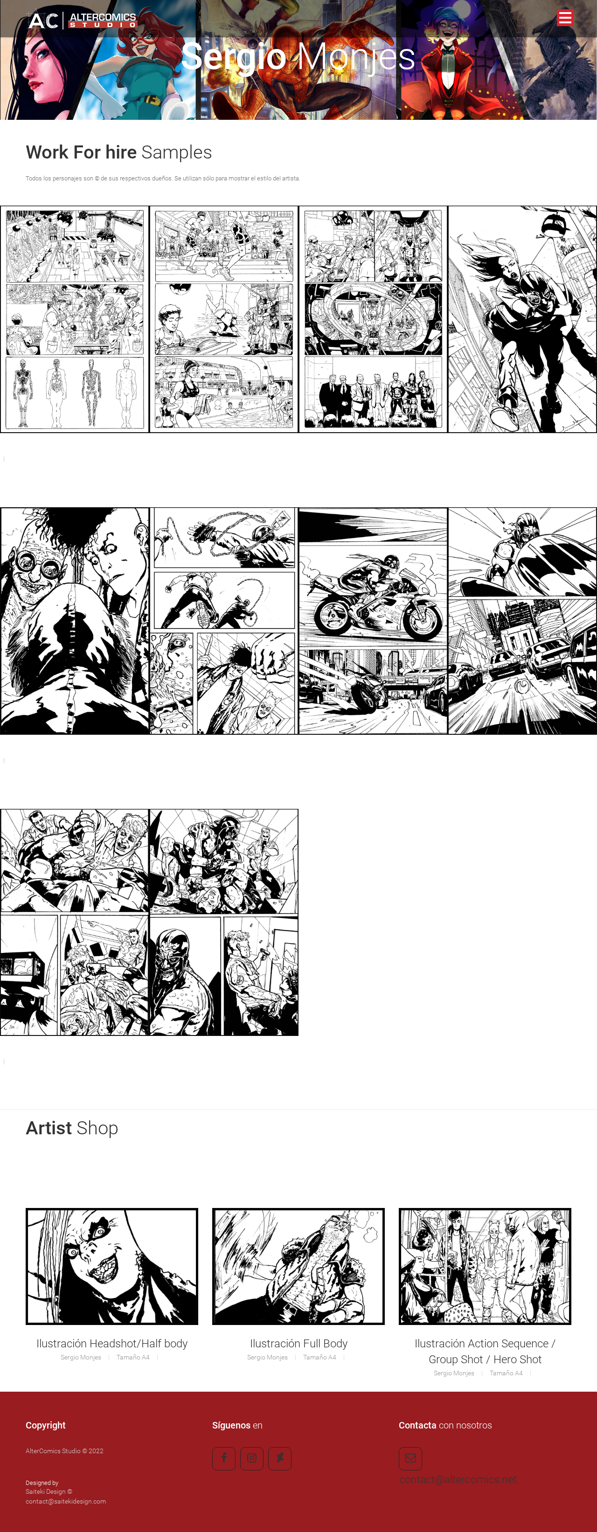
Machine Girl (75, 346)
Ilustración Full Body (298, 1343)
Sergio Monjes (81, 1357)
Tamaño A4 (134, 1357)
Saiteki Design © (49, 1491)
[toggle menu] (581, 7)
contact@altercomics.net (410, 1458)
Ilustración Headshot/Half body (111, 1343)
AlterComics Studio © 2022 (65, 1451)
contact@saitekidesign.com (66, 1501)
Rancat (522, 346)
